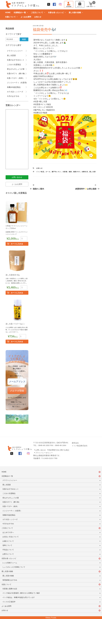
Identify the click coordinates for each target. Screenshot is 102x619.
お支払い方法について (10, 537)
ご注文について (37, 12)
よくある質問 (26, 17)
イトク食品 (40, 171)
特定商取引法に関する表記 (58, 450)
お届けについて (8, 541)
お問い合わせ (17, 177)
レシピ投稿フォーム (9, 563)
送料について (7, 545)
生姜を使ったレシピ (56, 12)
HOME (7, 12)
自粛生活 (85, 171)
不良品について (8, 550)
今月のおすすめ (13, 96)
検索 (24, 39)
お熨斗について (8, 554)
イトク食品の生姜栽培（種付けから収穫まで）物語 (21, 593)
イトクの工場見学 (8, 602)
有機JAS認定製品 (14, 87)
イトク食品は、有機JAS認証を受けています (18, 597)
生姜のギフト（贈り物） (16, 73)
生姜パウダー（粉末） (15, 78)
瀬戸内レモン (56, 171)
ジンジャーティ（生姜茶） (17, 83)
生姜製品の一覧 (20, 12)
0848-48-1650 (44, 445)
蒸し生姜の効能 (75, 12)
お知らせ (37, 17)
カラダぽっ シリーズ (15, 92)
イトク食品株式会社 (79, 446)
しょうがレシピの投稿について (13, 567)
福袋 (70, 171)
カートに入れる (17, 244)
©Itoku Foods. (51, 618)
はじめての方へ (8, 532)
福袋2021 (76, 171)
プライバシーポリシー (15, 404)
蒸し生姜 (92, 171)
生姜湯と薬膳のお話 (9, 589)
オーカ (48, 171)
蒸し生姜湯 (11, 55)
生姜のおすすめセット (15, 60)
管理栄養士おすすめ (9, 580)
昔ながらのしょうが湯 (15, 69)
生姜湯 (65, 171)
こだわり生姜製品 (14, 65)
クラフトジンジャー (15, 51)
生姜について (10, 17)
